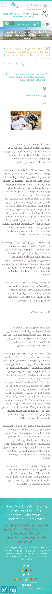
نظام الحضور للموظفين (34, 537)
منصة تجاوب (41, 529)
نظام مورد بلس (40, 525)
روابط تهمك (42, 506)
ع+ (10, 63)
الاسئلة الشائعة (12, 506)
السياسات (16, 514)
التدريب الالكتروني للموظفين (26, 533)
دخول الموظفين (26, 541)
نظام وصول (12, 537)
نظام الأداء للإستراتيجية (16, 525)
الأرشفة (28, 506)
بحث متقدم (35, 510)
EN (12, 23)
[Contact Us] (47, 23)
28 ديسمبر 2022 (34, 95)
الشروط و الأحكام (36, 518)
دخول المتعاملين (23, 24)
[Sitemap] (43, 23)
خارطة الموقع (18, 510)
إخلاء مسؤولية (16, 518)
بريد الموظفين (11, 529)
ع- (4, 63)
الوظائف (27, 529)
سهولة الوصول (33, 514)
